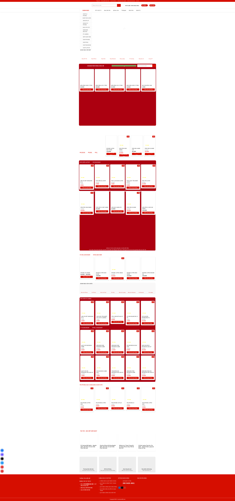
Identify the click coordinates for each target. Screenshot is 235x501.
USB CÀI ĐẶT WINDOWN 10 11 (86, 181)
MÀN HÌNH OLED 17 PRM (132, 85)
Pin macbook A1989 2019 (101, 372)
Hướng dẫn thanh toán (105, 0)
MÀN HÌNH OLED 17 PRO (86, 85)
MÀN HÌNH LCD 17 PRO (101, 85)
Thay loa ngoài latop (117, 180)
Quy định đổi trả (113, 0)
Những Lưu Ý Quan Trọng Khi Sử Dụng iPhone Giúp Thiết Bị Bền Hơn (126, 447)
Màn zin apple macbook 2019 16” (146, 346)
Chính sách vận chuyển (122, 0)
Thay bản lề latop (101, 180)
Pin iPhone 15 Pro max (85, 403)
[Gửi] (119, 5)
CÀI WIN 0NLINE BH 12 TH (132, 317)
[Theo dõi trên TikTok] (122, 487)
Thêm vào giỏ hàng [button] (86, 89)
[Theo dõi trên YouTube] (124, 487)
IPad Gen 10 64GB (149, 148)
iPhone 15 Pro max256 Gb (148, 273)
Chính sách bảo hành (131, 0)
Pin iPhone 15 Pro (101, 402)
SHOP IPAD (85, 42)
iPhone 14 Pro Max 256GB (132, 273)
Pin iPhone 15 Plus (116, 402)
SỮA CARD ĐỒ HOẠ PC (117, 316)
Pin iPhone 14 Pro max (147, 403)
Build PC (138, 10)
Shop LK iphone (85, 15)
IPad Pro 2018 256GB (123, 149)
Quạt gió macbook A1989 (86, 346)
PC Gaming (85, 34)
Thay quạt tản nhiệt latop (132, 181)
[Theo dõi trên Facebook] (119, 487)
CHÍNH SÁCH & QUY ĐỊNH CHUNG (108, 480)
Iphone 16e (116, 10)
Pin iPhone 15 (130, 402)
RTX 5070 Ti (98, 10)
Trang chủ (98, 0)
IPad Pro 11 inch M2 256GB (147, 208)
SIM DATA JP (86, 20)
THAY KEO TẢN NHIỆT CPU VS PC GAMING (101, 317)
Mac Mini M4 (107, 10)
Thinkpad (123, 10)
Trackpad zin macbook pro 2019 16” (117, 372)
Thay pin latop (146, 180)
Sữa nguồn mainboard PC (146, 317)
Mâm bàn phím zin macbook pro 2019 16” (148, 372)
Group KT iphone (85, 24)
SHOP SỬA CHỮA (87, 18)
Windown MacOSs (85, 30)
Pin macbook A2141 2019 (132, 346)
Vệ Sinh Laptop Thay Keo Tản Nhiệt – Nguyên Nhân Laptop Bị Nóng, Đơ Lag (146, 447)
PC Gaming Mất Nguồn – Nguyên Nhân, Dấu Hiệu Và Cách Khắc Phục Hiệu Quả (89, 447)
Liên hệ (137, 0)
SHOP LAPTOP (86, 47)
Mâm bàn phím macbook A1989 (100, 346)
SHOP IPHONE (86, 39)
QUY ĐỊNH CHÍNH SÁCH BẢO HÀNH (108, 486)
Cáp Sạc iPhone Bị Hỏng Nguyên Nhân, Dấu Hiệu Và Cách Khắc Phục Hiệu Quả (108, 447)
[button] (144, 5)
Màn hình (131, 10)
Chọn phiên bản (86, 276)
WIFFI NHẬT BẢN (87, 36)
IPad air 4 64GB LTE (136, 149)
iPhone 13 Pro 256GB (117, 272)
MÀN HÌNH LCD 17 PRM (116, 85)
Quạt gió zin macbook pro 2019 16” (87, 372)
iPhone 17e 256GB (85, 272)
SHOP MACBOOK (87, 45)
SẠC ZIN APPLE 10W (147, 85)
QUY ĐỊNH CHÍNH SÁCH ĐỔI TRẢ (108, 492)
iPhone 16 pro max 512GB (110, 149)
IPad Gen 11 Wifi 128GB (102, 207)
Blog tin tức (86, 27)
